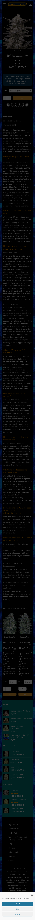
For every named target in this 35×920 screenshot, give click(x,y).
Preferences (17, 914)
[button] (32, 895)
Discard (17, 909)
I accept (17, 904)
